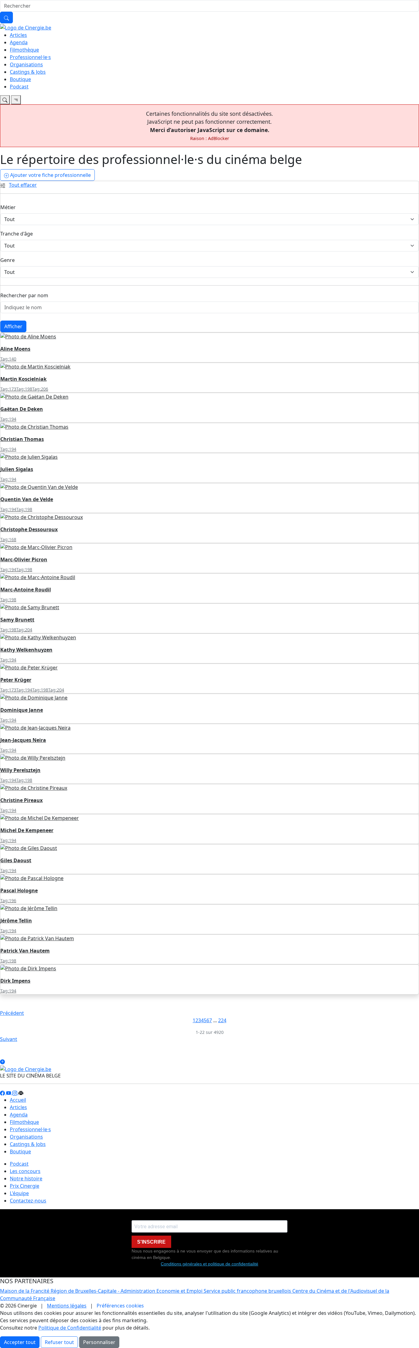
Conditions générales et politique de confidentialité (209, 1263)
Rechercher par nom (24, 295)
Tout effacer (23, 184)
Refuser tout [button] (59, 1342)
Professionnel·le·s (30, 57)
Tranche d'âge (16, 233)
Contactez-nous (28, 1200)
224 (222, 1020)
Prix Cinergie (24, 1185)
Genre (7, 260)
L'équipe (19, 1193)
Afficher (13, 326)
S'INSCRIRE (151, 1242)
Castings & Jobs (28, 71)
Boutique (20, 79)
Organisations (26, 64)
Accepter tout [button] (20, 1342)
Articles (18, 35)
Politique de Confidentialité (69, 1327)
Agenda (19, 42)
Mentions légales (66, 1305)
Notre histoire (26, 1178)
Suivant (8, 1039)
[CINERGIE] (25, 27)
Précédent (12, 1013)
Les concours (25, 1171)
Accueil (18, 1100)
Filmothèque (24, 49)
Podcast (19, 86)
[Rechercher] (6, 17)
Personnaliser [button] (99, 1342)
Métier (8, 207)
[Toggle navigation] (5, 99)
